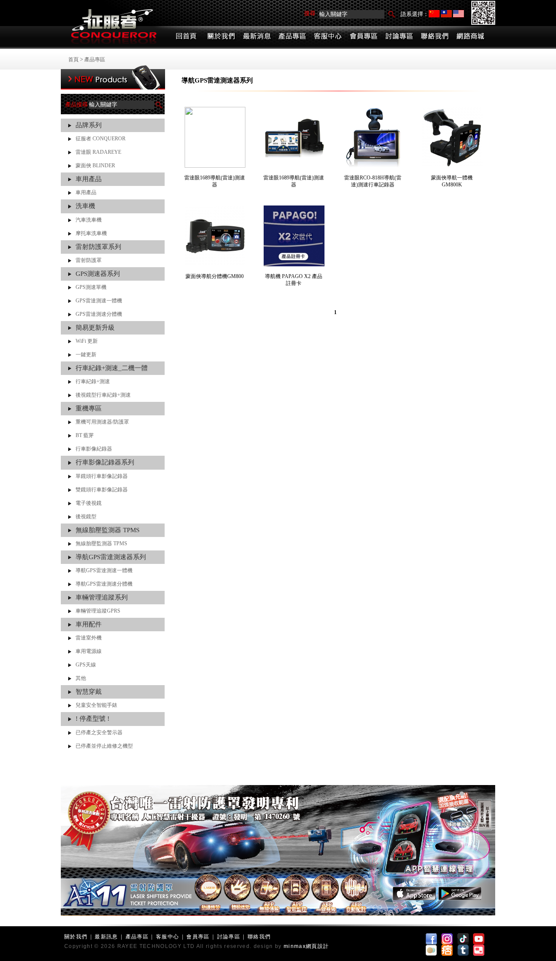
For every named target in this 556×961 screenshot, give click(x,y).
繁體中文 (446, 13)
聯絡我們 (259, 937)
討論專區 (228, 937)
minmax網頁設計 (306, 946)
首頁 (73, 59)
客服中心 (167, 937)
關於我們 (75, 937)
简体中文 (434, 13)
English (458, 13)
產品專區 (94, 59)
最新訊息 (106, 937)
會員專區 (197, 937)
